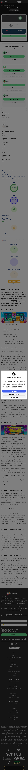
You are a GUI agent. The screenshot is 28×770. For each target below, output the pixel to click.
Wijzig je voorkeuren (14, 394)
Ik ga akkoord (14, 391)
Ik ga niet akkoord (14, 397)
